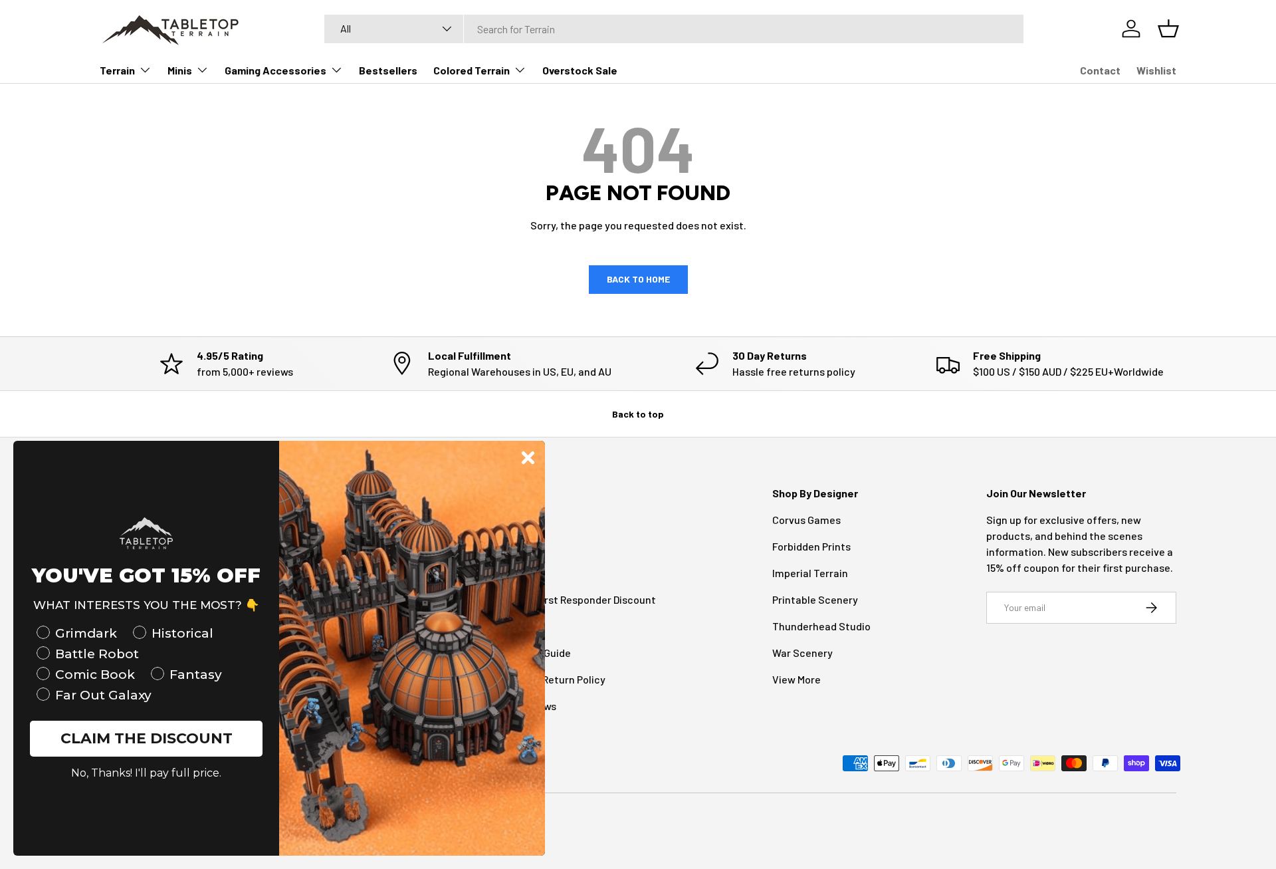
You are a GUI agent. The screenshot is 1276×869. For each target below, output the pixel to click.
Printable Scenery (815, 599)
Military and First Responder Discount (567, 599)
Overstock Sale (579, 70)
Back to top (638, 414)
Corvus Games (806, 519)
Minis (179, 70)
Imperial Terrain (810, 572)
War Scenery (802, 652)
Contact (1100, 70)
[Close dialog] (528, 457)
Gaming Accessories (275, 70)
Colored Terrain (471, 70)
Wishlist (1156, 70)
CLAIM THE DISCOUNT (146, 738)
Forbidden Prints (811, 546)
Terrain (117, 70)
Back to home (638, 279)
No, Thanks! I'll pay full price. (146, 773)
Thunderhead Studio (821, 626)
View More (796, 679)
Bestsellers (388, 70)
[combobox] (673, 29)
